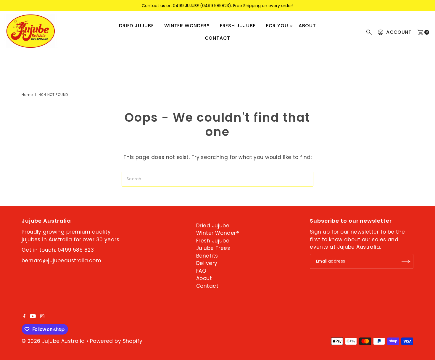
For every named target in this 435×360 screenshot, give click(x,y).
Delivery (206, 263)
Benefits (207, 255)
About (307, 25)
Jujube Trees (213, 248)
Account (398, 32)
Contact (218, 38)
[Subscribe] (406, 261)
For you (277, 25)
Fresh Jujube (238, 25)
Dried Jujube (136, 25)
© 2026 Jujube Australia (53, 341)
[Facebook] (24, 316)
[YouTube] (33, 316)
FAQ (201, 270)
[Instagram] (42, 316)
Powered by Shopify (116, 341)
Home (27, 94)
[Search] (369, 32)
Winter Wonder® (186, 25)
